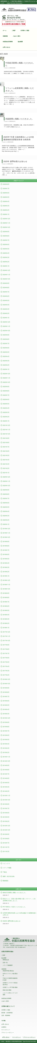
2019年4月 (6, 563)
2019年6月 (6, 554)
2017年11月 (6, 636)
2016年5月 (6, 705)
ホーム (4, 30)
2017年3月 (6, 671)
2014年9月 (6, 765)
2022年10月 (6, 382)
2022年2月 (6, 417)
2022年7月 (6, 395)
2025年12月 (6, 219)
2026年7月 (6, 188)
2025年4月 (6, 253)
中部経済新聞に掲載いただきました (19, 64)
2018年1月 (6, 628)
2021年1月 (6, 473)
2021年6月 (6, 451)
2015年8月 (6, 727)
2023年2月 (6, 365)
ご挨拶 (13, 30)
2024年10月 (6, 279)
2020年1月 (6, 524)
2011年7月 (6, 847)
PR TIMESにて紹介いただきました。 (15, 907)
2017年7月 (6, 653)
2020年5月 (6, 507)
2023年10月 (6, 330)
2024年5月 (6, 300)
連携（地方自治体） (9, 876)
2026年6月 (6, 193)
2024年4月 (6, 305)
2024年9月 (6, 283)
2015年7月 (6, 731)
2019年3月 (6, 567)
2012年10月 (6, 830)
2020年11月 (6, 481)
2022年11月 (6, 378)
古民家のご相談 (24, 30)
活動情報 (5, 36)
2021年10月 (6, 434)
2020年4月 (6, 511)
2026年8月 (6, 184)
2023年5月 (6, 352)
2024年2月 (6, 313)
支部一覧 (5, 962)
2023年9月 (6, 335)
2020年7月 (6, 498)
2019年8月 (6, 546)
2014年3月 (6, 791)
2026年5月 (6, 197)
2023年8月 (6, 339)
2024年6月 (6, 296)
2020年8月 (6, 494)
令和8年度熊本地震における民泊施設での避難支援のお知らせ (19, 914)
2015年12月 (6, 718)
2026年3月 (6, 206)
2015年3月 (6, 748)
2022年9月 (6, 386)
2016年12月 (6, 679)
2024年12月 (6, 270)
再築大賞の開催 (7, 990)
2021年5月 (6, 455)
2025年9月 (6, 231)
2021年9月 (6, 438)
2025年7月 (6, 240)
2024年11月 (6, 275)
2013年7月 (6, 808)
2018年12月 (6, 580)
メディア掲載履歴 (8, 965)
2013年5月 (6, 817)
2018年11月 (6, 584)
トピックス (6, 863)
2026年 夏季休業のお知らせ (11, 921)
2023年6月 (6, 348)
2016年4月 (6, 709)
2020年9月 (6, 490)
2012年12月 (6, 826)
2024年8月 (6, 287)
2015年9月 (6, 722)
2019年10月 (6, 537)
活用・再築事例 (5, 1015)
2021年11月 (6, 429)
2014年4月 (6, 787)
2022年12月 (6, 374)
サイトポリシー (5, 1030)
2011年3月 (6, 851)
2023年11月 (6, 326)
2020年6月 (6, 503)
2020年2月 (6, 520)
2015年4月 (6, 744)
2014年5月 (6, 782)
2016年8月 (6, 692)
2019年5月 (6, 559)
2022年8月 (6, 391)
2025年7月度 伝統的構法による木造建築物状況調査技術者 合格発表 (18, 138)
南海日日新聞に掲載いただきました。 (15, 892)
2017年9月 (6, 645)
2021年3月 (6, 464)
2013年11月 (6, 795)
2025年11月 (6, 223)
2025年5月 (6, 249)
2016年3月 (6, 714)
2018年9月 (6, 593)
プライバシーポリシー (7, 1032)
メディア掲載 (7, 868)
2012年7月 (6, 843)
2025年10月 (6, 227)
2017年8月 (6, 649)
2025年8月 (6, 236)
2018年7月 (6, 602)
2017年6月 (6, 658)
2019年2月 (6, 572)
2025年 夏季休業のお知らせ (15, 161)
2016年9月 (6, 688)
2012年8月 (6, 838)
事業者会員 (6, 960)
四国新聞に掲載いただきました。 (19, 118)
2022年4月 (6, 408)
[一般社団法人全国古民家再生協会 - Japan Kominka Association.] (18, 9)
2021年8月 (6, 442)
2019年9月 (6, 541)
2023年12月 (6, 322)
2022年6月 (6, 399)
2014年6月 (6, 778)
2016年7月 (6, 696)
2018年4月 (6, 615)
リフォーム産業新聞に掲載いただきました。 (19, 89)
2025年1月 (6, 266)
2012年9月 (6, 834)
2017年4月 (6, 666)
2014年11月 (6, 757)
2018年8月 (6, 597)
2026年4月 (6, 201)
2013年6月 (6, 813)
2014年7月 (6, 774)
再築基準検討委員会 (8, 971)
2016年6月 (6, 701)
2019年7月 (6, 550)
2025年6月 (6, 244)
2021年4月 (6, 460)
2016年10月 (6, 683)
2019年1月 (6, 576)
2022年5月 (6, 404)
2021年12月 (6, 425)
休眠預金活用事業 (8, 41)
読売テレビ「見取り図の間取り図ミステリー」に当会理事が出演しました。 (19, 900)
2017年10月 (6, 640)
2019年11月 (6, 533)
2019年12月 (6, 529)
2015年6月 (6, 735)
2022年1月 (6, 421)
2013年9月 (6, 804)
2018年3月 (6, 619)
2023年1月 (6, 369)
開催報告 (5, 881)
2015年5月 (6, 739)
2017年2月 (6, 675)
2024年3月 (6, 309)
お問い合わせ (6, 47)
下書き (5, 872)
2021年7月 (6, 447)
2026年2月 (6, 210)
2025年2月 (6, 262)
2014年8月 (6, 770)
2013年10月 (6, 800)
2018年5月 (6, 610)
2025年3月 (6, 257)
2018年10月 (6, 589)
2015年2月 (6, 752)
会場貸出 (3, 1027)
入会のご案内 (16, 36)
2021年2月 (6, 468)
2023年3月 (6, 361)
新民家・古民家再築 (7, 1013)
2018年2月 (6, 623)
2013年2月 (6, 821)
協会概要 (20, 41)
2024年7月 (6, 292)
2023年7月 (6, 343)
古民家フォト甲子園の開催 (10, 987)
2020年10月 (6, 485)
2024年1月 (6, 318)
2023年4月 (6, 356)
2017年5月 (6, 662)
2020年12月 (6, 477)
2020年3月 (6, 516)
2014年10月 (6, 761)
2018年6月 (6, 606)
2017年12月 (6, 632)
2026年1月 (6, 214)
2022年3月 (6, 412)
